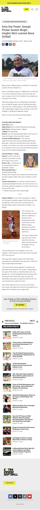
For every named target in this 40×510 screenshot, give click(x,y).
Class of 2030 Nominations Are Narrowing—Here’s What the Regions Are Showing (23, 386)
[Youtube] (29, 496)
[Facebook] (10, 496)
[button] (3, 44)
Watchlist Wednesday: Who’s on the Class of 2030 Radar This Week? (24, 396)
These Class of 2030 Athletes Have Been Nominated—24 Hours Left (23, 344)
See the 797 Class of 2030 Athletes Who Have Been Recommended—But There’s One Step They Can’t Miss (23, 418)
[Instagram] (20, 496)
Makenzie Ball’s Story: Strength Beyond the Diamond (24, 406)
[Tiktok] (25, 496)
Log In (31, 309)
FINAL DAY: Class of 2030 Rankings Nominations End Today (22, 333)
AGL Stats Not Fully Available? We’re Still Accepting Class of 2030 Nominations (23, 375)
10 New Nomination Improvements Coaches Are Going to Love (22, 365)
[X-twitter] (15, 496)
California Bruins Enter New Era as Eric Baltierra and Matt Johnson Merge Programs (23, 450)
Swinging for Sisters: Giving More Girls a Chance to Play (22, 438)
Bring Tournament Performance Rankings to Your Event (24, 428)
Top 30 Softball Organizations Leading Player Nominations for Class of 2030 (24, 354)
